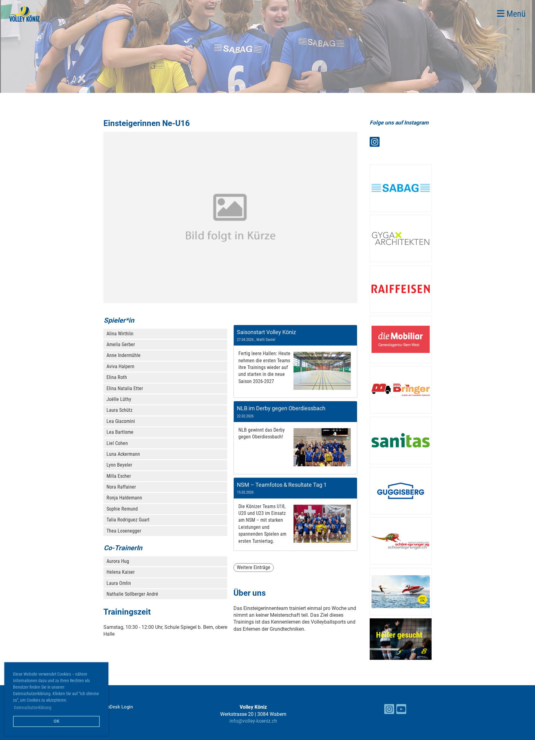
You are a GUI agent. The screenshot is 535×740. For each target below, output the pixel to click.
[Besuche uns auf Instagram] (375, 143)
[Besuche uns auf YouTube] (401, 710)
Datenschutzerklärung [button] (32, 707)
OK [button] (56, 721)
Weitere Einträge (253, 567)
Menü (515, 14)
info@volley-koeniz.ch (253, 721)
